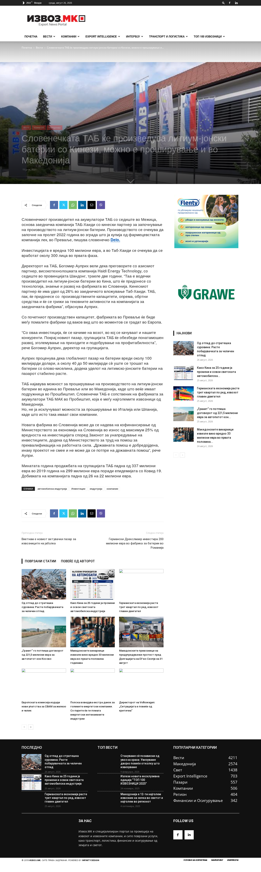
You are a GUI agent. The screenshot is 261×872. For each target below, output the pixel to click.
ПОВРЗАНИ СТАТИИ (40, 561)
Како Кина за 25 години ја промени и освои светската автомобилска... (216, 372)
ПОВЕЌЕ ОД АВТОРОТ (78, 561)
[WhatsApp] (73, 205)
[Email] (91, 205)
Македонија (55, 127)
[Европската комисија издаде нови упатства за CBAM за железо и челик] (44, 683)
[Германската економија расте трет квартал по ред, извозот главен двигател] (141, 584)
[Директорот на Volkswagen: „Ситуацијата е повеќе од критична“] (141, 683)
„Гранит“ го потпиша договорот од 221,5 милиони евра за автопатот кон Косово (42, 654)
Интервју (133, 36)
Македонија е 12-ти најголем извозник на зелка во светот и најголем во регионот (142, 798)
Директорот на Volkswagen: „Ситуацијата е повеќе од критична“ (137, 706)
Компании (68, 36)
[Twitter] (63, 205)
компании (112, 488)
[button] (223, 2)
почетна (30, 36)
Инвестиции (78, 488)
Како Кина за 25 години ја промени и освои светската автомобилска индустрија (92, 607)
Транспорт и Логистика (167, 36)
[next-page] (30, 727)
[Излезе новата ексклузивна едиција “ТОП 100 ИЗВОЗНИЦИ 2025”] (107, 782)
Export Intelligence (101, 36)
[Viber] (101, 205)
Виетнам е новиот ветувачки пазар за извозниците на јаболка (49, 541)
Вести (47, 36)
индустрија (96, 488)
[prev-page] (24, 727)
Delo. (115, 239)
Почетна (27, 47)
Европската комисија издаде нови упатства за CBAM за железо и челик (44, 706)
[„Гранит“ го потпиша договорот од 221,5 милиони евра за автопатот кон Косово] (44, 632)
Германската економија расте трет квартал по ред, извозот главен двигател (138, 607)
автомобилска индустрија (52, 488)
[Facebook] (230, 3)
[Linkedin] (236, 3)
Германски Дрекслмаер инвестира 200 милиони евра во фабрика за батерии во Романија (135, 543)
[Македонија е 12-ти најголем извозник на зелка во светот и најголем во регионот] (107, 800)
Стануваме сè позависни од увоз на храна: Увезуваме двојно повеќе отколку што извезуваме (140, 761)
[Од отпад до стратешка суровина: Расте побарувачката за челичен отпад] (44, 584)
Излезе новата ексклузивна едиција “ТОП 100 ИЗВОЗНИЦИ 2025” (140, 780)
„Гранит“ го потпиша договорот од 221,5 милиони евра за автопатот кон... (217, 413)
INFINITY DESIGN (90, 860)
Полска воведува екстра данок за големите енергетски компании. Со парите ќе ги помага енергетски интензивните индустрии (92, 710)
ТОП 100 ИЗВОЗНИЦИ (208, 36)
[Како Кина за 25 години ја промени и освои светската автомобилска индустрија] (92, 584)
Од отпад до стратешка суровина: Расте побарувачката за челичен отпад (42, 607)
